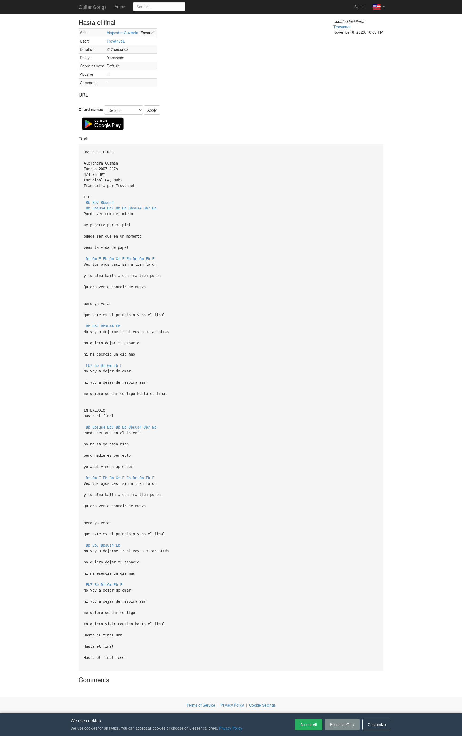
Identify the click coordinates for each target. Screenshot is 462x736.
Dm (88, 259)
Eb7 (89, 365)
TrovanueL (116, 41)
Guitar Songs (93, 6)
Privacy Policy (232, 705)
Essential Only (342, 724)
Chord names (91, 109)
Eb (105, 259)
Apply (152, 110)
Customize (377, 724)
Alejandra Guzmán (122, 32)
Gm (94, 259)
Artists (120, 6)
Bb (88, 202)
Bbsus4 (107, 202)
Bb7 (95, 202)
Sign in (360, 6)
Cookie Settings (262, 705)
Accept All (308, 724)
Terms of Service (201, 705)
